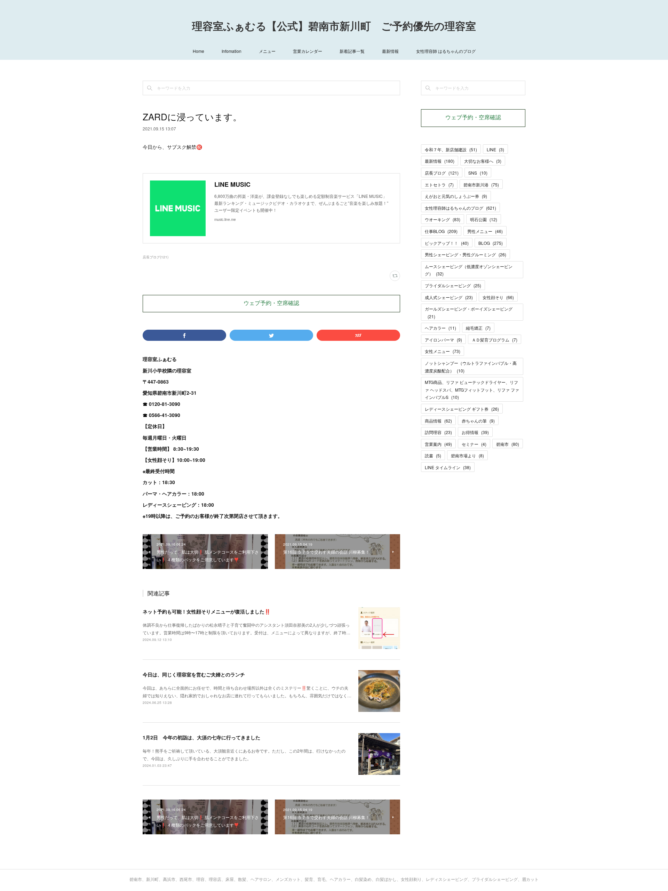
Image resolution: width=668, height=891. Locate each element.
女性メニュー (442, 351)
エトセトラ (439, 184)
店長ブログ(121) (155, 257)
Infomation (231, 51)
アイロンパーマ (443, 340)
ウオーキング (442, 219)
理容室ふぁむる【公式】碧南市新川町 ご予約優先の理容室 (334, 27)
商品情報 (438, 421)
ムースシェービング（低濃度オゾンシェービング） (468, 270)
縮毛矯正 (478, 328)
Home (198, 51)
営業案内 (438, 444)
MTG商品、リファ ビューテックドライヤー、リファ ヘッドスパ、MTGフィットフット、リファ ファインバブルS (472, 389)
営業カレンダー (307, 51)
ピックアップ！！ (447, 243)
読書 (433, 455)
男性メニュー (485, 231)
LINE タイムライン (448, 467)
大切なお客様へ (482, 161)
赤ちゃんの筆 (478, 421)
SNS (477, 173)
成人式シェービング (449, 297)
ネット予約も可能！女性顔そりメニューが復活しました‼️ (206, 611)
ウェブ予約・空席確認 (271, 303)
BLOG (490, 243)
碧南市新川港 (481, 184)
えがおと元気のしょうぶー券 (456, 196)
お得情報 (475, 432)
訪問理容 (438, 432)
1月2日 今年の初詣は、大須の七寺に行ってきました (201, 737)
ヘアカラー (440, 328)
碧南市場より (467, 455)
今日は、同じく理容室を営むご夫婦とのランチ (194, 674)
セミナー (474, 444)
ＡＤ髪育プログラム (494, 340)
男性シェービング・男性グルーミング (465, 254)
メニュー (267, 51)
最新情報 (390, 51)
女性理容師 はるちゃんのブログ (446, 51)
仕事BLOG (441, 231)
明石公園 (483, 219)
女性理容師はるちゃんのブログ (460, 208)
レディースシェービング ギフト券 (462, 409)
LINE (495, 149)
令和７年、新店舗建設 (451, 149)
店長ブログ (442, 173)
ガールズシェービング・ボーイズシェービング (468, 312)
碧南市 (507, 444)
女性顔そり (498, 297)
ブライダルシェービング (453, 285)
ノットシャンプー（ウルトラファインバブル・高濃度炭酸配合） (471, 367)
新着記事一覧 (352, 51)
